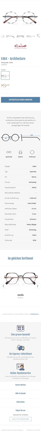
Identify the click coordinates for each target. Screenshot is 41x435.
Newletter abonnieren (20, 419)
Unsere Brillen (18, 314)
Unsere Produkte (8, 314)
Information (20, 402)
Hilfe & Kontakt (20, 393)
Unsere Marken (20, 385)
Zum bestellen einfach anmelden (20, 100)
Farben (3, 70)
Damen (26, 314)
